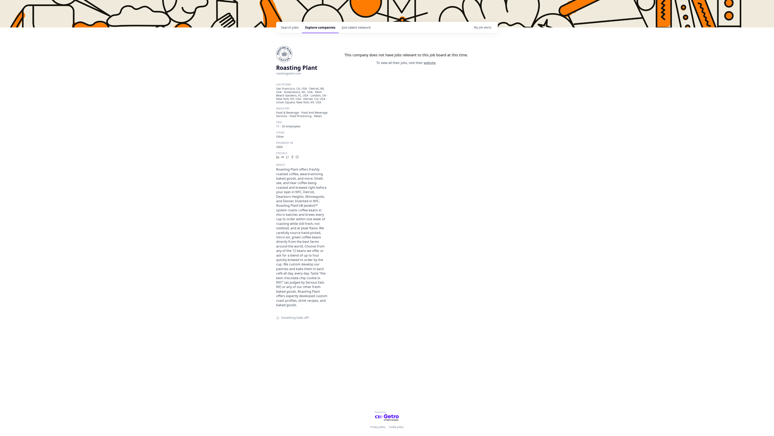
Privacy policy (378, 427)
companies (320, 27)
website (430, 63)
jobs (290, 27)
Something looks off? (295, 317)
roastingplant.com (288, 73)
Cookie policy (396, 427)
